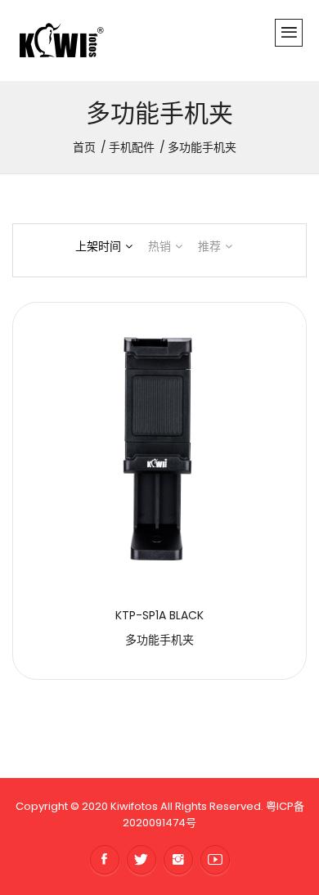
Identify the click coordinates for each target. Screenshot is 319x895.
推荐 (209, 246)
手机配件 (132, 147)
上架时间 (98, 246)
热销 (159, 246)
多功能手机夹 (159, 640)
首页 (84, 147)
